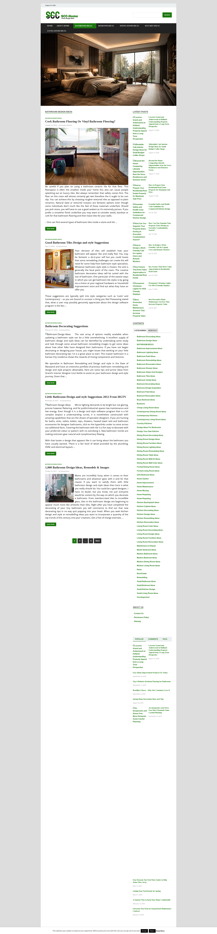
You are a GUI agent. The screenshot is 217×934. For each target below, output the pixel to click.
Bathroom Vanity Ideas (146, 380)
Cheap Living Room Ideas (148, 408)
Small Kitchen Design (146, 589)
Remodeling (142, 577)
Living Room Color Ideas (147, 526)
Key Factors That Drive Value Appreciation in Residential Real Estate (160, 269)
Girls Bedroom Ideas (145, 475)
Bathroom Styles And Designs (150, 372)
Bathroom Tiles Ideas (146, 376)
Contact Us (139, 613)
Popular (139, 639)
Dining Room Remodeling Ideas (150, 451)
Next (98, 541)
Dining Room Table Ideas (147, 455)
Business (141, 404)
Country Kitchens (144, 423)
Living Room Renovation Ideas (150, 542)
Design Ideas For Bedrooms (149, 427)
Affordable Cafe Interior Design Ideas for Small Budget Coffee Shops (158, 146)
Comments (153, 639)
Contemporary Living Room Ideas (151, 419)
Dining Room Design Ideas (148, 439)
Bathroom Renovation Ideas (149, 364)
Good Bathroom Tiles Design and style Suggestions (77, 242)
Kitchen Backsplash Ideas (148, 502)
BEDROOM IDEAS (106, 26)
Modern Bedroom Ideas (147, 558)
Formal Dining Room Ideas (148, 467)
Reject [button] (152, 931)
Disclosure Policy (141, 617)
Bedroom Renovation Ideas (148, 396)
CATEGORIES (140, 330)
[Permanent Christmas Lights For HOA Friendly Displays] (140, 283)
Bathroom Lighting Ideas (147, 352)
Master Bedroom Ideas (146, 550)
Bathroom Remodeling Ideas (149, 360)
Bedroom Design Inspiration (149, 388)
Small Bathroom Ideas (146, 581)
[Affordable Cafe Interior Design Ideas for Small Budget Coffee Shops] (140, 145)
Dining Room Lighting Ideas (149, 447)
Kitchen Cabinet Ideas (146, 506)
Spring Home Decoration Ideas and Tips (148, 699)
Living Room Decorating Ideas (150, 530)
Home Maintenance (145, 487)
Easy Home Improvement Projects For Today (150, 673)
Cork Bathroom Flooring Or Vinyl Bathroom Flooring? (80, 121)
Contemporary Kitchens (147, 416)
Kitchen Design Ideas (146, 514)
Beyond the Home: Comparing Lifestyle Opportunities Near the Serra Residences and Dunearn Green (160, 165)
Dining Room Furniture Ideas (149, 443)
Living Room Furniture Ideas (149, 538)
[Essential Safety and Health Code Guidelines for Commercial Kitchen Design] (140, 204)
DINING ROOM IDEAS (129, 26)
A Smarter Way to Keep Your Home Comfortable (151, 900)
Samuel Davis (62, 246)
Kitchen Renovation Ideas (148, 522)
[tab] (140, 330)
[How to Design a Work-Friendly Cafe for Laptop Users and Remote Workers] (140, 245)
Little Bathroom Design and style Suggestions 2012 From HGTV (85, 396)
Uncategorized (143, 597)
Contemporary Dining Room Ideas (151, 412)
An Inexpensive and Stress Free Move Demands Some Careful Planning (159, 710)
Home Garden (143, 479)
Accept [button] (144, 931)
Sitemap (137, 621)
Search (167, 15)
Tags (165, 639)
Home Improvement (145, 483)
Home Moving (143, 491)
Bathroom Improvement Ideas (149, 348)
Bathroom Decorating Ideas (148, 337)
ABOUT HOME (63, 26)
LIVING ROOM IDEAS (56, 31)
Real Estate (142, 573)
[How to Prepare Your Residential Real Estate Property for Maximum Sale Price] (140, 185)
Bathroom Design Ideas (53, 118)
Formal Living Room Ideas (148, 471)
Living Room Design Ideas (148, 534)
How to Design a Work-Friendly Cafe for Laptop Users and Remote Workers (159, 247)
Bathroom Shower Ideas (147, 368)
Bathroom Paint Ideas (146, 356)
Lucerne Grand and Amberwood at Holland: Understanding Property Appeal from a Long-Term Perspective (159, 121)
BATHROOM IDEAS (83, 26)
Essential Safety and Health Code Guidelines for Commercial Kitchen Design (159, 206)
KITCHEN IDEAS (152, 26)
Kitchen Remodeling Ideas (148, 518)
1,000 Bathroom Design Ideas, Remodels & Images (77, 467)
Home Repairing (144, 494)
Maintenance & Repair (146, 546)
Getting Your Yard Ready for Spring (147, 891)
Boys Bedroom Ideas (146, 400)
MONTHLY (152, 330)
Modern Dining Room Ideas (148, 562)
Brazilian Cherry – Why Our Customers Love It (151, 690)
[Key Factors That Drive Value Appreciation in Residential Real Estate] (140, 267)
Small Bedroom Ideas (146, 585)
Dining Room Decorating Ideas (150, 435)
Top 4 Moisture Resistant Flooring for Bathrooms (152, 681)
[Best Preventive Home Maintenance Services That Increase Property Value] (140, 300)
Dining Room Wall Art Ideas (148, 459)
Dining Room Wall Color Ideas (149, 463)
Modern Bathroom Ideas (147, 554)
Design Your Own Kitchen (148, 431)
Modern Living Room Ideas (148, 566)
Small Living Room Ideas (147, 593)
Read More (49, 228)
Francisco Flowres (66, 125)
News (139, 570)
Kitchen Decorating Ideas (148, 510)
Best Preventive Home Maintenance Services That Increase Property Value (159, 302)
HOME (50, 26)
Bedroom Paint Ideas (146, 392)
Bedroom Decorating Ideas (148, 384)
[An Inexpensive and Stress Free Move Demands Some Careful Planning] (140, 708)
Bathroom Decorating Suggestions (66, 326)
